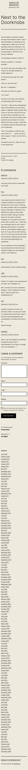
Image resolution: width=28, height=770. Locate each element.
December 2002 (6, 690)
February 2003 (5, 685)
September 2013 (6, 476)
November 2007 (6, 555)
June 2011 (4, 518)
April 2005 (4, 621)
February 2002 (5, 714)
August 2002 (5, 700)
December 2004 (6, 631)
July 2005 (4, 614)
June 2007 (4, 567)
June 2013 (4, 483)
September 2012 (6, 493)
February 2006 (5, 599)
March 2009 (4, 538)
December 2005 (6, 604)
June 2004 (4, 646)
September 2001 (6, 727)
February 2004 (5, 655)
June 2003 (4, 675)
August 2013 (5, 479)
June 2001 (4, 734)
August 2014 (5, 466)
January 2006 (5, 601)
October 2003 (5, 665)
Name (3, 381)
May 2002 (4, 707)
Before (11, 160)
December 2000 (6, 749)
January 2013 (5, 491)
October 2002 (5, 695)
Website (3, 399)
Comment (4, 363)
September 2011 (6, 513)
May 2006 (4, 592)
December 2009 (6, 533)
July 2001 (4, 732)
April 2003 (4, 680)
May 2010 (4, 530)
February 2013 (5, 488)
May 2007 (4, 569)
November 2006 (6, 579)
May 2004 (4, 648)
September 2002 (6, 697)
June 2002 (4, 705)
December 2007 (6, 552)
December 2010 (6, 523)
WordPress (17, 764)
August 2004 (5, 641)
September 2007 (6, 560)
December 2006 (6, 577)
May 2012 (4, 503)
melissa (4, 332)
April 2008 (4, 547)
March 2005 (4, 623)
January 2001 (5, 746)
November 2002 (6, 692)
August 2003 (5, 670)
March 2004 (5, 653)
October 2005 (5, 609)
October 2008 (5, 540)
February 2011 (5, 520)
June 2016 (4, 454)
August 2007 (5, 562)
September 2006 (6, 584)
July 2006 (4, 589)
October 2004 (5, 636)
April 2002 (4, 709)
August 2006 (5, 587)
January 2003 (5, 687)
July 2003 (4, 673)
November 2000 (6, 751)
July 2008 (4, 545)
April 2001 (4, 739)
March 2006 (4, 596)
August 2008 (5, 542)
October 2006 (5, 582)
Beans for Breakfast (11, 760)
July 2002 (4, 702)
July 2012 (4, 498)
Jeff (4, 158)
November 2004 (6, 633)
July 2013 (4, 481)
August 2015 (5, 461)
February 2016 (5, 456)
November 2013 (6, 474)
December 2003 (6, 660)
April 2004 (4, 650)
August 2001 (5, 729)
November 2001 (6, 722)
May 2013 (4, 486)
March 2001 (4, 741)
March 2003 (4, 682)
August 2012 (5, 496)
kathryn (4, 175)
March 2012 (4, 508)
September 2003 (6, 668)
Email (3, 390)
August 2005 (5, 611)
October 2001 (5, 724)
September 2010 (6, 528)
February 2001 (5, 744)
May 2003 (4, 678)
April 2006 (4, 594)
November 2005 (6, 606)
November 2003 (6, 663)
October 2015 (5, 459)
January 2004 (5, 658)
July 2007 (4, 565)
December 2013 (6, 471)
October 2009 (5, 535)
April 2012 (4, 506)
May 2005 (4, 619)
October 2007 (5, 557)
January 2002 (5, 717)
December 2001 (6, 719)
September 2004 (6, 638)
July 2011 (4, 515)
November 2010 (6, 525)
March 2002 (4, 712)
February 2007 (5, 574)
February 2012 (5, 510)
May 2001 (4, 737)
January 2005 (5, 628)
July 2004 (4, 643)
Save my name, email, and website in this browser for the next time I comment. (15, 409)
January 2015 (5, 464)
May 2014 (4, 469)
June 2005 (4, 616)
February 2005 (5, 626)
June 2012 (4, 501)
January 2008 (5, 550)
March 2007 (4, 572)
